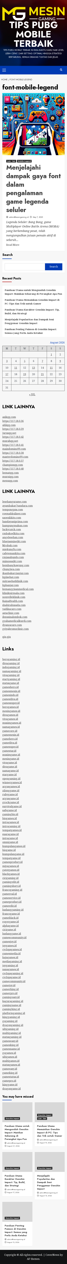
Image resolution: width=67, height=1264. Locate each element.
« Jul (32, 394)
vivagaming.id (10, 675)
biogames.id (9, 818)
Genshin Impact (12, 1118)
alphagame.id (10, 925)
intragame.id (10, 838)
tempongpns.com (12, 509)
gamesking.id (10, 1045)
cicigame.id (9, 929)
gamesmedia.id (11, 953)
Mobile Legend (24, 161)
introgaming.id (11, 826)
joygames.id (9, 945)
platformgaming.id (13, 1013)
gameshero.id (10, 687)
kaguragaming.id (12, 1001)
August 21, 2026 (13, 1146)
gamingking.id (11, 1009)
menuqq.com (10, 480)
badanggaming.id (13, 909)
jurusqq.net (9, 433)
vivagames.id (10, 719)
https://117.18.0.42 (13, 437)
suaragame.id (10, 834)
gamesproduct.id (12, 862)
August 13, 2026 (13, 1242)
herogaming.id (11, 659)
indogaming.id (11, 667)
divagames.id (10, 715)
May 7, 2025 (38, 217)
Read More (12, 245)
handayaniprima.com (15, 521)
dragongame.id (11, 1088)
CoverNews (52, 1255)
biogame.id (9, 850)
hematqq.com (10, 472)
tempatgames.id (12, 830)
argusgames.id (11, 786)
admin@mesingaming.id (19, 217)
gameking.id (9, 1072)
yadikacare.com (11, 609)
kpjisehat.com (10, 577)
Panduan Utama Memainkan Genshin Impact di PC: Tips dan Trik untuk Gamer (32, 301)
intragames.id (10, 822)
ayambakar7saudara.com (17, 505)
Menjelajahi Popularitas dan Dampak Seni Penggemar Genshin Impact (29, 321)
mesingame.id (10, 758)
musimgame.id (11, 754)
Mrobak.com (9, 545)
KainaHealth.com (12, 601)
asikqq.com (9, 417)
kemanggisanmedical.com (18, 589)
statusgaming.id (12, 1037)
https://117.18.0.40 (13, 468)
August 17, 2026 (13, 1192)
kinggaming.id (11, 1017)
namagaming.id (11, 671)
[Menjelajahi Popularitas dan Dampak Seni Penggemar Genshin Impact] (50, 1162)
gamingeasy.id (11, 997)
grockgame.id (10, 802)
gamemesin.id (10, 734)
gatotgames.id (10, 870)
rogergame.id (10, 921)
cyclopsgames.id (12, 949)
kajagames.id (10, 957)
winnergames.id (12, 782)
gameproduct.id (12, 901)
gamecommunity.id (13, 981)
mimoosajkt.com (12, 561)
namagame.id (10, 770)
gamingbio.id (10, 814)
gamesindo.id (10, 695)
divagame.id (9, 766)
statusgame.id (10, 683)
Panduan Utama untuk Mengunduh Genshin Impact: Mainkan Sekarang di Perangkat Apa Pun (33, 291)
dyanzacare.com (12, 625)
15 (51, 367)
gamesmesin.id (11, 691)
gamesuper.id (10, 746)
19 (24, 374)
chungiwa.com (11, 569)
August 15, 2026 (46, 1195)
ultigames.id (9, 1056)
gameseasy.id (10, 1041)
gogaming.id (9, 1021)
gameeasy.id (9, 1068)
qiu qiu (6, 636)
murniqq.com (10, 476)
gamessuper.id (11, 703)
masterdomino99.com (15, 456)
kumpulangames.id (13, 846)
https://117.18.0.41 (13, 445)
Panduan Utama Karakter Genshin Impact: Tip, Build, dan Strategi (32, 311)
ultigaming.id (10, 1029)
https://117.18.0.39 (13, 429)
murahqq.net (10, 441)
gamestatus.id (10, 1076)
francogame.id (11, 913)
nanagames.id (10, 969)
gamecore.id (9, 731)
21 (42, 374)
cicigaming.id (10, 878)
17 (6, 374)
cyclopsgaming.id (12, 973)
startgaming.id (11, 679)
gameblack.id (10, 917)
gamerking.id (10, 989)
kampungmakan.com (15, 525)
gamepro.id (9, 1080)
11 (15, 367)
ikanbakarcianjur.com (15, 573)
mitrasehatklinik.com (15, 581)
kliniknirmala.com (13, 593)
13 (33, 367)
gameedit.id (9, 905)
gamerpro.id (9, 993)
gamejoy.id (8, 985)
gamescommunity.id (14, 937)
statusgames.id (11, 1064)
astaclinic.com (10, 613)
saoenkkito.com (11, 517)
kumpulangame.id (13, 854)
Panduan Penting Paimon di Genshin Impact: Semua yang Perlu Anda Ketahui (31, 331)
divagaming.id (11, 663)
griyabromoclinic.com (15, 629)
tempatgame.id (11, 858)
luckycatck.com (11, 529)
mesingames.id (11, 711)
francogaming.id (12, 889)
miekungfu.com (11, 549)
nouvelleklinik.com (13, 597)
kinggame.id (9, 1084)
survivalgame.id (12, 806)
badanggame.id (11, 933)
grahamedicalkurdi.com (16, 621)
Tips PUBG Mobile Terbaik (33, 34)
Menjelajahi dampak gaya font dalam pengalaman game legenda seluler (33, 189)
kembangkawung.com (15, 565)
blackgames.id (11, 874)
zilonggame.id (10, 790)
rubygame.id (10, 794)
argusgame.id (10, 798)
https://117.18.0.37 (13, 460)
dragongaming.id (12, 1025)
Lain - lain (11, 161)
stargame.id (9, 774)
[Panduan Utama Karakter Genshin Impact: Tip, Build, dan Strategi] (17, 1162)
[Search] (61, 70)
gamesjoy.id (9, 941)
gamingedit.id (10, 882)
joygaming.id (10, 965)
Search (7, 255)
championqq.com (12, 464)
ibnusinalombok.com (14, 617)
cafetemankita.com (13, 553)
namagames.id (11, 727)
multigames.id (10, 1061)
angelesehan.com (12, 537)
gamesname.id (11, 1049)
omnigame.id (10, 842)
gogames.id (9, 1053)
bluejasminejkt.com (14, 541)
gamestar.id (9, 750)
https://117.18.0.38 (13, 453)
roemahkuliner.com (14, 513)
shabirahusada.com (14, 605)
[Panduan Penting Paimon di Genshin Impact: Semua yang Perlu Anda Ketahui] (17, 1212)
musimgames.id (11, 723)
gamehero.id (10, 739)
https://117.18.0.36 (13, 421)
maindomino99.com (14, 448)
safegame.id (9, 810)
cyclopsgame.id (11, 977)
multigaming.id (11, 1033)
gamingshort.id (11, 886)
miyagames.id (10, 866)
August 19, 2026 (46, 1142)
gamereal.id (9, 894)
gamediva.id (9, 742)
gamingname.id (11, 1005)
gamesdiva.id (10, 699)
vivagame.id (9, 762)
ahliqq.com (9, 425)
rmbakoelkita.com (13, 533)
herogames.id (10, 707)
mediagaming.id (12, 961)
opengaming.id (11, 778)
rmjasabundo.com (13, 557)
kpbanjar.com (10, 585)
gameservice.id (11, 898)
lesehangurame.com (14, 501)
